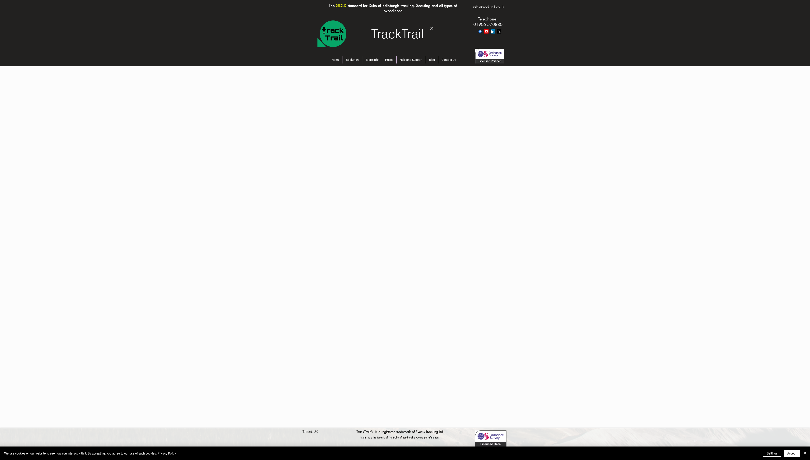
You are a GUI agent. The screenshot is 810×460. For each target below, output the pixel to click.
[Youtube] (486, 31)
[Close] (804, 453)
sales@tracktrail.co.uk (488, 7)
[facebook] (480, 31)
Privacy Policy (167, 453)
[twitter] (499, 31)
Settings (772, 453)
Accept (791, 453)
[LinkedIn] (493, 31)
